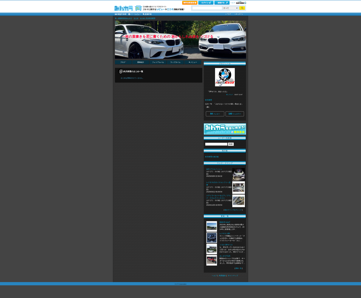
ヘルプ (232, 3)
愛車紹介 (140, 62)
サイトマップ (233, 276)
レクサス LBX (225, 233)
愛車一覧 (238, 268)
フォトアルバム (158, 62)
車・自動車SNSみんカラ (123, 18)
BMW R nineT (225, 222)
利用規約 (222, 276)
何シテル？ (229, 94)
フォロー (215, 114)
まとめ (136, 18)
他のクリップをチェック (233, 210)
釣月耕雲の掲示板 (212, 157)
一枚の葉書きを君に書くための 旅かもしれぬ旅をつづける (167, 36)
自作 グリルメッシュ (214, 169)
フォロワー (234, 114)
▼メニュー (193, 62)
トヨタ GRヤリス (226, 245)
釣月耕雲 (208, 100)
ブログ (123, 62)
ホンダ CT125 (225, 256)
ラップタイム (175, 62)
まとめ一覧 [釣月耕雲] (147, 18)
